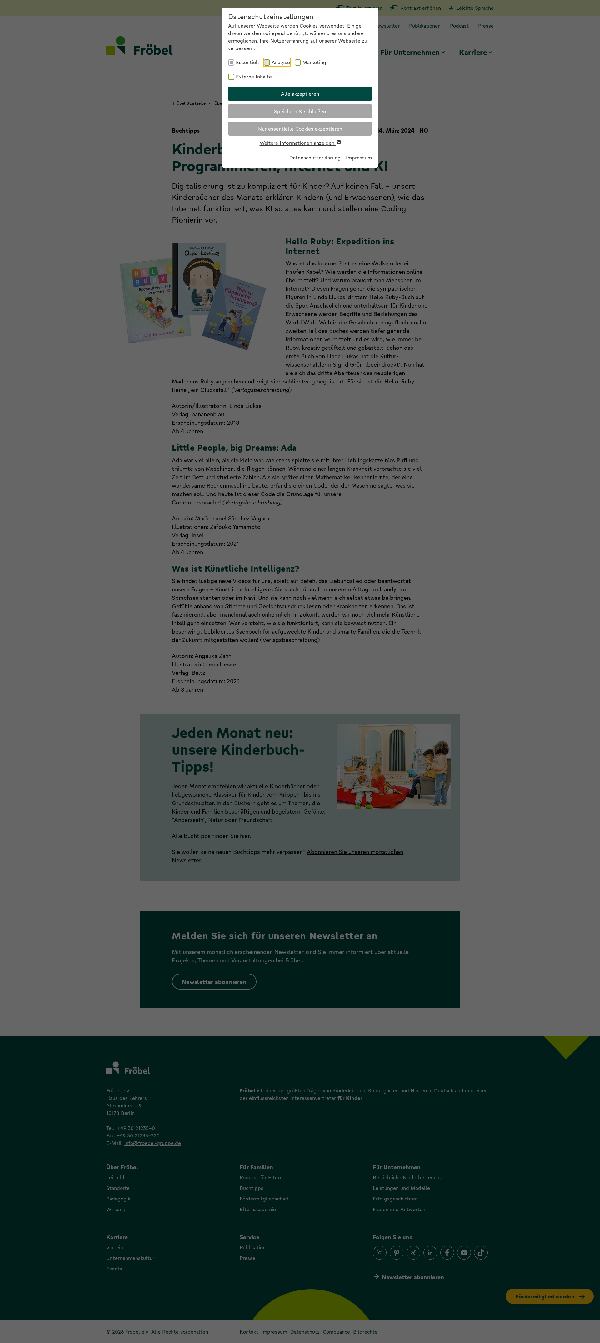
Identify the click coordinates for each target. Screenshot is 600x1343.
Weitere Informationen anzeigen (298, 142)
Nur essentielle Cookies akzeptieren (300, 128)
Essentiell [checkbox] (247, 62)
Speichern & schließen (300, 111)
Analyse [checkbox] (281, 62)
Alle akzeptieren (300, 93)
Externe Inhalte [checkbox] (254, 76)
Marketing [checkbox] (314, 62)
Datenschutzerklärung (315, 157)
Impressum (359, 157)
